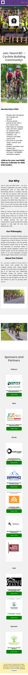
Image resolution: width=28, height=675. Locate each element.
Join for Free (10, 35)
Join (26, 2)
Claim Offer (14, 394)
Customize (22, 668)
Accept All (14, 670)
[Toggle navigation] (13, 2)
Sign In (22, 2)
